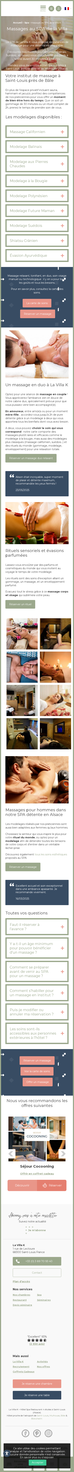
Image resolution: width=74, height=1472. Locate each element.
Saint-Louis (42, 1415)
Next (63, 1154)
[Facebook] (25, 1433)
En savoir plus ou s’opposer (37, 1457)
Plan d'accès (21, 1281)
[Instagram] (48, 1433)
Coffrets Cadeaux (23, 1371)
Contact (37, 1272)
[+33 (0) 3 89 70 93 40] (51, 8)
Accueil (17, 22)
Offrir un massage (37, 1082)
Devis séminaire (22, 1305)
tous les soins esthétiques (50, 854)
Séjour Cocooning (37, 1166)
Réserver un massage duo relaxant (31, 458)
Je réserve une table (37, 1395)
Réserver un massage (37, 313)
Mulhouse (55, 1415)
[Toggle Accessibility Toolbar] (7, 1453)
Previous (10, 1154)
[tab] (37, 132)
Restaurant (20, 1300)
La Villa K (18, 1361)
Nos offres (43, 1366)
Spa (26, 22)
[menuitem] (67, 9)
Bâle (63, 1415)
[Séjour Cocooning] (37, 1139)
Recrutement (21, 1366)
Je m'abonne (37, 1230)
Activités (42, 1361)
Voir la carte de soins (37, 1071)
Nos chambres (21, 1295)
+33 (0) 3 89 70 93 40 (39, 1261)
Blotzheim (37, 1418)
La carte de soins (37, 303)
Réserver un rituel (20, 604)
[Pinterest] (37, 1433)
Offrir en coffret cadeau (37, 1173)
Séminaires (44, 1300)
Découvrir (22, 1185)
